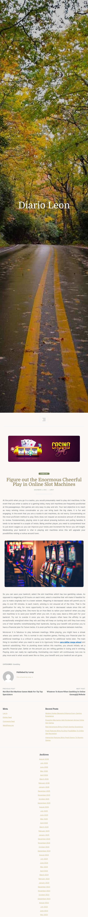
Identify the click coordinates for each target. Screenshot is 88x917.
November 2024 (44, 843)
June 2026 (44, 767)
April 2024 (44, 871)
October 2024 (44, 847)
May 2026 (44, 771)
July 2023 (44, 907)
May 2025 (44, 819)
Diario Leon (44, 205)
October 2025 (44, 799)
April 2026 (44, 775)
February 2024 (44, 879)
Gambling (44, 473)
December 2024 (44, 839)
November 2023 (44, 891)
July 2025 (44, 811)
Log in (5, 713)
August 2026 (44, 759)
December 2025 (44, 791)
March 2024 (44, 875)
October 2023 (44, 895)
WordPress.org (8, 725)
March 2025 (44, 827)
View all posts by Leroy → (24, 677)
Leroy (52, 489)
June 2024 (44, 863)
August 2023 (44, 903)
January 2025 (44, 835)
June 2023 (44, 911)
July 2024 (44, 859)
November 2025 (44, 795)
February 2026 (44, 783)
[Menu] (44, 419)
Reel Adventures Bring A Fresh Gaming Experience (64, 727)
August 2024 (44, 855)
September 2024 (44, 851)
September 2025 (44, 803)
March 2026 (44, 779)
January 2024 (44, 883)
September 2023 (44, 899)
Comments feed (9, 721)
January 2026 (44, 787)
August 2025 (44, 807)
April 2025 (44, 823)
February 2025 (44, 831)
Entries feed (7, 717)
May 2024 (44, 867)
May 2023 (44, 915)
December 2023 (44, 887)
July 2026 (44, 763)
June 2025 (44, 815)
